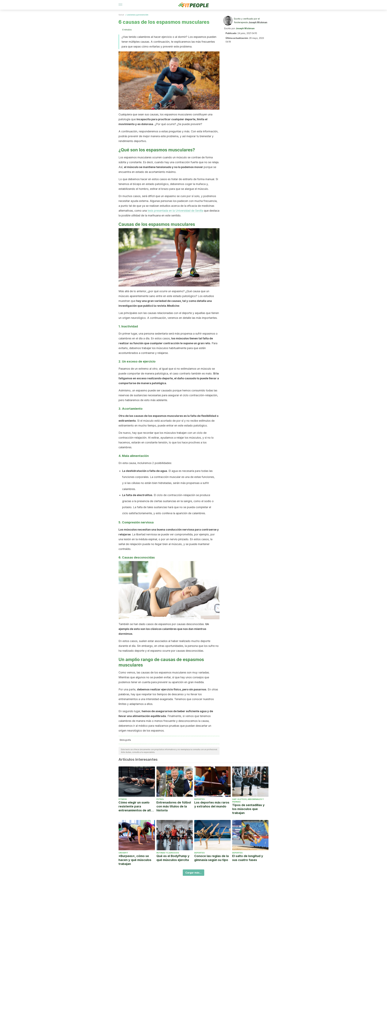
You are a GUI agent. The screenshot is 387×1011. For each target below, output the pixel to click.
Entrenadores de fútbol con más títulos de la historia (173, 806)
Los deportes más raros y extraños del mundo (211, 804)
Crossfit (123, 853)
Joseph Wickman (257, 22)
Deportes (199, 799)
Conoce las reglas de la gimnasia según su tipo (211, 858)
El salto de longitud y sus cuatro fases (247, 858)
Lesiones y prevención (137, 15)
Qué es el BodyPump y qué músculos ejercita (172, 858)
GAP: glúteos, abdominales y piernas (248, 800)
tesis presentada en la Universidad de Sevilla (175, 210)
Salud (121, 15)
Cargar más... (193, 872)
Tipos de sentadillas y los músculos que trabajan (248, 809)
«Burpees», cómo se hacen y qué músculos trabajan (135, 860)
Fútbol (160, 799)
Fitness (123, 799)
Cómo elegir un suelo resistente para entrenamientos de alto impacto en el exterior (136, 806)
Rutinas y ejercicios (167, 853)
